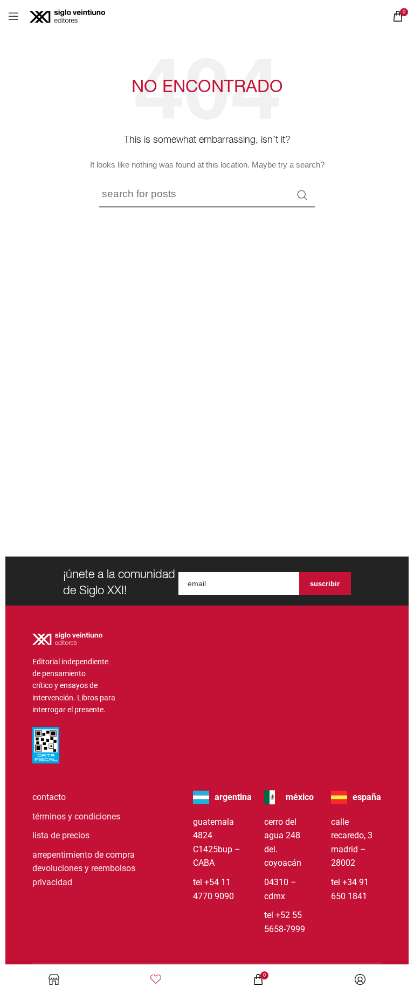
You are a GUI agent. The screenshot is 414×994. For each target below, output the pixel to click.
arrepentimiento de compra (83, 855)
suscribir (325, 584)
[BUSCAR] (302, 195)
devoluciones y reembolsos (83, 868)
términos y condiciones (76, 816)
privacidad (52, 882)
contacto (49, 797)
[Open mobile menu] (13, 16)
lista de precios (60, 835)
